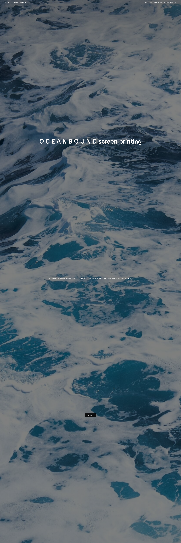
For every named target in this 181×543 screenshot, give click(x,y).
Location (16, 2)
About (9, 2)
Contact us (23, 2)
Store (4, 2)
